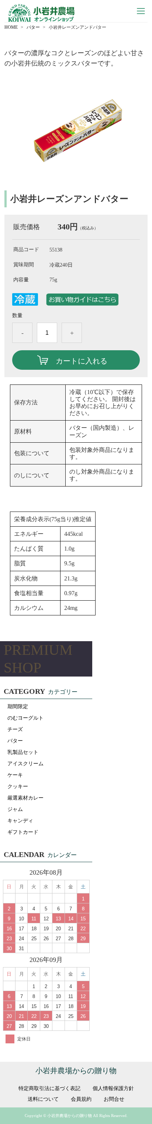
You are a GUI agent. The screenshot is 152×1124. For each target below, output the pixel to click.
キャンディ (20, 820)
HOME (11, 27)
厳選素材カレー (25, 798)
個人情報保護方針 (113, 1088)
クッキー (17, 786)
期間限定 (17, 706)
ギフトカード (22, 832)
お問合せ (114, 1099)
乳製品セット (22, 752)
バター (33, 27)
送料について (43, 1099)
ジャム (15, 809)
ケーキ (15, 775)
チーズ (15, 729)
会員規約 (81, 1099)
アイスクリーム (25, 763)
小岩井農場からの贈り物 (76, 1071)
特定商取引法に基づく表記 (49, 1088)
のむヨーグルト (25, 718)
